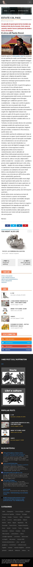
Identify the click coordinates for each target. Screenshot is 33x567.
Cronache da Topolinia (8, 514)
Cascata (5, 474)
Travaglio (26, 528)
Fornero (16, 517)
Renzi (3, 528)
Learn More (14, 565)
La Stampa (27, 517)
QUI (2, 364)
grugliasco (5, 545)
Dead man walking (6, 263)
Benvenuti (6, 490)
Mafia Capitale (17, 520)
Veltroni (11, 531)
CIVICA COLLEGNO (6, 276)
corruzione (17, 536)
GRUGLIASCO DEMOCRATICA (9, 279)
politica (12, 10)
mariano (10, 547)
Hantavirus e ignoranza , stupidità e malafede (15, 464)
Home (6, 10)
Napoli (14, 522)
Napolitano (20, 522)
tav (29, 550)
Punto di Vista (12, 525)
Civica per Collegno (9, 480)
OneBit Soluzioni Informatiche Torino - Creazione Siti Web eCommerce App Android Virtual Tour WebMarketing (14, 499)
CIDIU (3, 511)
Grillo (21, 517)
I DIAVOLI (4, 282)
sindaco (24, 550)
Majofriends (6, 489)
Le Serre (9, 520)
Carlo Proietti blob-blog (10, 463)
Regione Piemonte (23, 525)
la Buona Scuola (22, 545)
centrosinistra (14, 533)
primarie (4, 550)
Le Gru (3, 520)
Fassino (10, 517)
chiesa (22, 533)
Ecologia (24, 514)
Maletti (25, 520)
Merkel (4, 522)
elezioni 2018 (20, 539)
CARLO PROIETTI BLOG (8, 277)
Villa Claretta (5, 533)
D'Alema (18, 514)
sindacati (10, 550)
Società (14, 528)
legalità (4, 547)
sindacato (17, 550)
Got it (20, 565)
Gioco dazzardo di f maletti (25, 263)
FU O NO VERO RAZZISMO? (10, 481)
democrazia (25, 536)
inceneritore (13, 545)
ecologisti (4, 539)
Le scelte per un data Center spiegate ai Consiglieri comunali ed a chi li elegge (14, 455)
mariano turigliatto (19, 547)
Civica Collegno (19, 511)
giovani (23, 542)
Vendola (18, 531)
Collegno (27, 511)
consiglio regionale (7, 536)
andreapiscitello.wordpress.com (12, 472)
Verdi (23, 531)
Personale (4, 525)
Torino (20, 528)
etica (17, 542)
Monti (9, 522)
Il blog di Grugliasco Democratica (13, 453)
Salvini (8, 528)
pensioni (28, 547)
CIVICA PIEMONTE (6, 281)
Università (4, 531)
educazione (12, 539)
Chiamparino (10, 511)
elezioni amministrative (8, 542)
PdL (26, 522)
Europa (4, 517)
